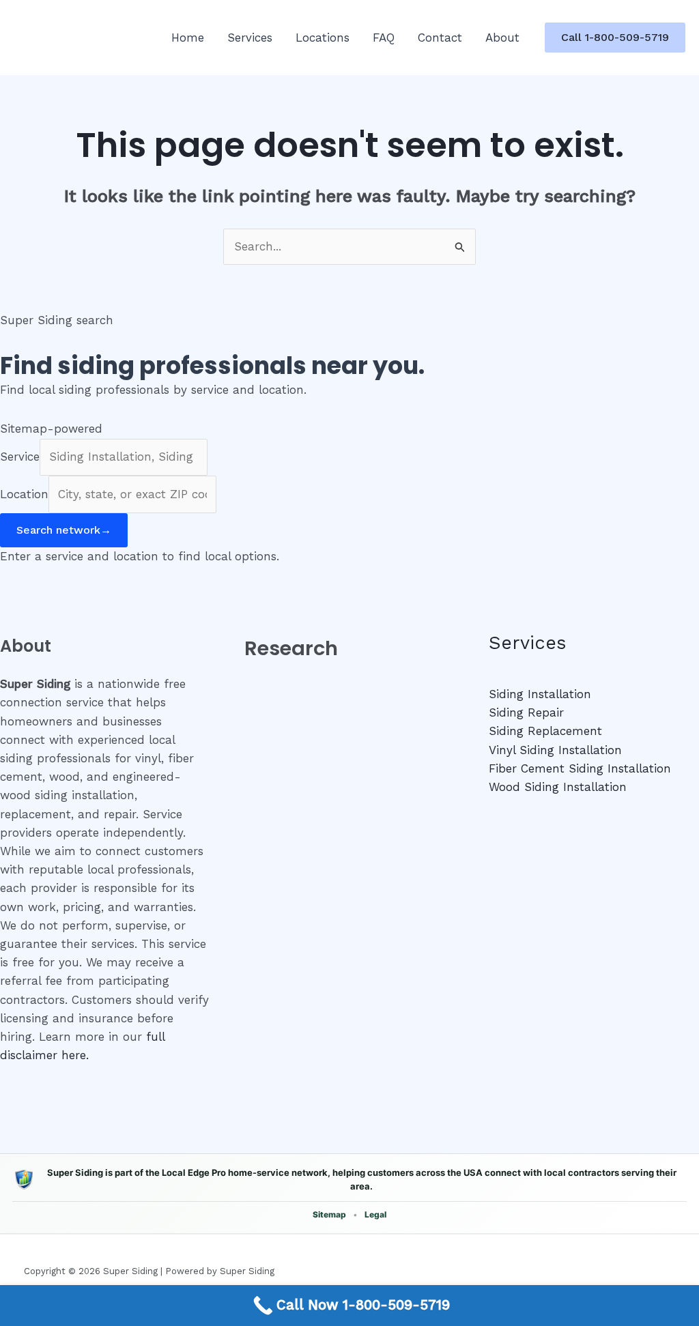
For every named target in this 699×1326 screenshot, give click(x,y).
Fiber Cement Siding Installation (580, 768)
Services (249, 37)
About (502, 37)
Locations (323, 37)
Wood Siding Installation (558, 787)
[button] (615, 38)
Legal (375, 1214)
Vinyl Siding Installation (555, 750)
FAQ (384, 37)
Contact (440, 37)
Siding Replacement (545, 731)
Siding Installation (540, 694)
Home (187, 37)
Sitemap (329, 1214)
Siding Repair (526, 712)
